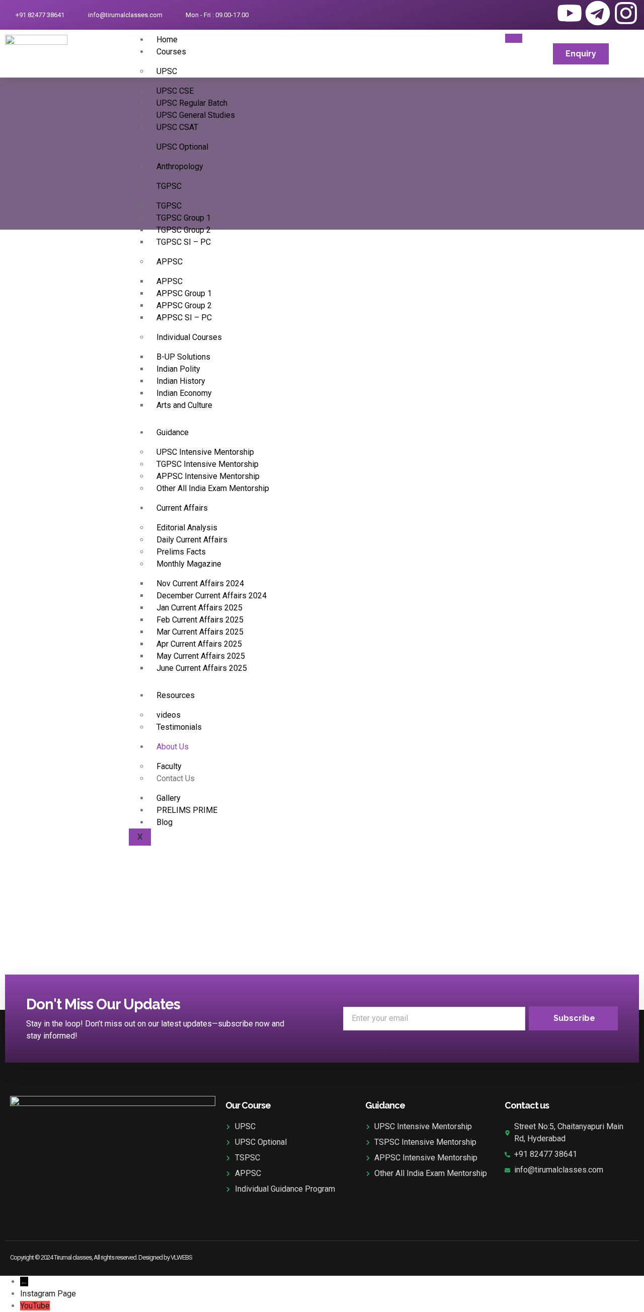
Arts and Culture (184, 405)
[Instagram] (626, 13)
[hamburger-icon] (513, 38)
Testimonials (179, 727)
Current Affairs (182, 508)
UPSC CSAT (177, 127)
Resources (175, 695)
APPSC (169, 261)
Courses (171, 51)
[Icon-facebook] (513, 13)
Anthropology (179, 166)
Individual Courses (189, 337)
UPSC (166, 71)
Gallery (168, 798)
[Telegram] (598, 13)
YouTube (35, 1305)
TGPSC (169, 186)
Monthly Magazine (188, 564)
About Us (172, 746)
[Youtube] (569, 13)
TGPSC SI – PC (183, 242)
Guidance (172, 432)
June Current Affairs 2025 (201, 668)
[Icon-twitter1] (541, 13)
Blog (164, 822)
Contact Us (175, 778)
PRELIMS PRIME (186, 810)
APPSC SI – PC (184, 317)
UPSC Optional (182, 147)
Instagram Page (48, 1293)
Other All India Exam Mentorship (212, 488)
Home (167, 39)
